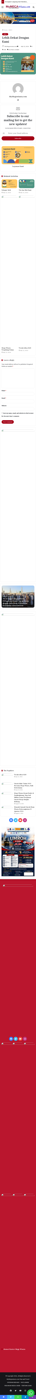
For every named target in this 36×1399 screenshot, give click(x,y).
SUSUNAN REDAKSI (13, 1382)
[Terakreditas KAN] (26, 271)
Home (5, 30)
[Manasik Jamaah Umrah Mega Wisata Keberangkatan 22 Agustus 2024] (7, 810)
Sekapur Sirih (6, 190)
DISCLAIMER (25, 1382)
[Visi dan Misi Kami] (26, 183)
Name (4, 390)
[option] (18, 597)
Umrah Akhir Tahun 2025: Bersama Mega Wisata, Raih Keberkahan (23, 786)
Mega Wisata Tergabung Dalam (8, 349)
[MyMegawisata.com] (18, 7)
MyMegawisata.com (11, 46)
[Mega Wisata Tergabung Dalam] (9, 271)
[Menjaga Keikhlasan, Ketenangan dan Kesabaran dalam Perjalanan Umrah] (18, 1046)
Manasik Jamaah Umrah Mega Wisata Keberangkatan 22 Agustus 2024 (24, 809)
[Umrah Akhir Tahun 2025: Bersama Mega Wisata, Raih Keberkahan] (7, 786)
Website (4, 405)
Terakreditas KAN (25, 348)
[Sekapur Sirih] (9, 183)
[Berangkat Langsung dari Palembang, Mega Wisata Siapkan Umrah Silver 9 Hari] (29, 1269)
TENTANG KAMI (26, 1385)
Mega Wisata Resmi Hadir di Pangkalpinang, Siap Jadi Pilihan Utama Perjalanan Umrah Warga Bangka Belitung (24, 797)
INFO (10, 30)
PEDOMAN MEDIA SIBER (12, 1385)
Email (4, 398)
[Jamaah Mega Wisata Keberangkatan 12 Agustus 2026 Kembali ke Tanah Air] (29, 1118)
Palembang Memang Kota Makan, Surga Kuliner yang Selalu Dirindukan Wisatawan (18, 603)
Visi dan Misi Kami (25, 190)
